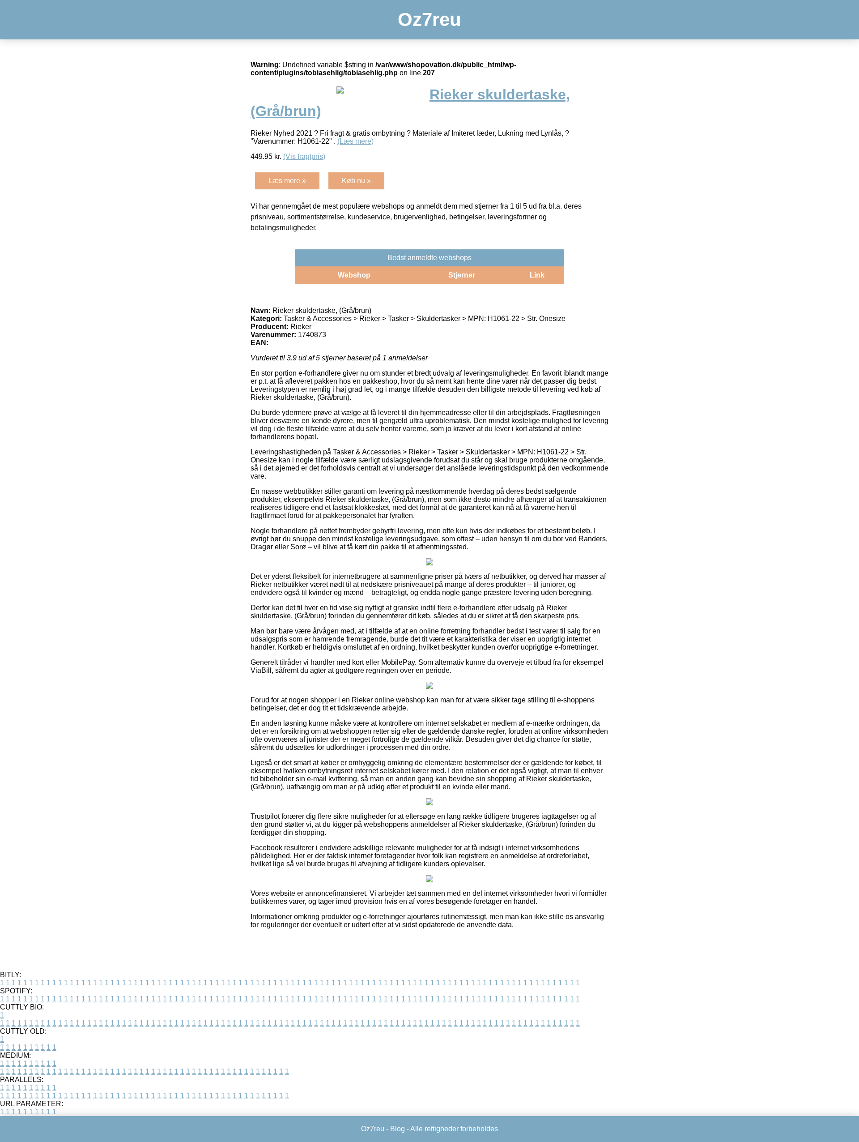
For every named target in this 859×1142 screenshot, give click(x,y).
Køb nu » (356, 180)
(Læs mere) (355, 141)
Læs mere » (287, 180)
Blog (397, 1129)
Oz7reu (429, 19)
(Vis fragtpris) (304, 156)
